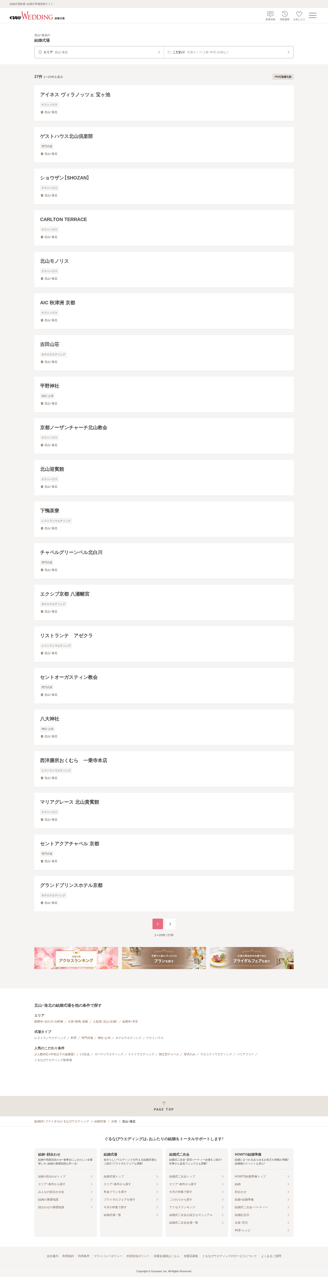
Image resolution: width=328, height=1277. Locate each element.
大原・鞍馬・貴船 (78, 1021)
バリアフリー (245, 1054)
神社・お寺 (104, 1038)
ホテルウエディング (128, 1038)
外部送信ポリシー (138, 1256)
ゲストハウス (155, 1038)
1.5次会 (85, 1054)
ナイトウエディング (141, 1054)
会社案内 (52, 1256)
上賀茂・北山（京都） (105, 1021)
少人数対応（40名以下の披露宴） (54, 1054)
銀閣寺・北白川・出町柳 (48, 1021)
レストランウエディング (50, 1038)
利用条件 (84, 1256)
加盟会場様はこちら (167, 1256)
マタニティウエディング (216, 1054)
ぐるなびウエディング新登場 (53, 1060)
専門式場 (87, 1038)
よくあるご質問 (271, 1256)
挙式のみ (189, 1054)
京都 (114, 1121)
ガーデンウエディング (109, 1054)
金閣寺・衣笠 (130, 1021)
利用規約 (68, 1256)
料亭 (74, 1038)
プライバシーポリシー (108, 1256)
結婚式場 (100, 1121)
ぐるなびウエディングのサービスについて (229, 1256)
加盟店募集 (191, 1256)
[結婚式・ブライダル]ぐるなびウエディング (61, 1121)
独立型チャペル (169, 1054)
